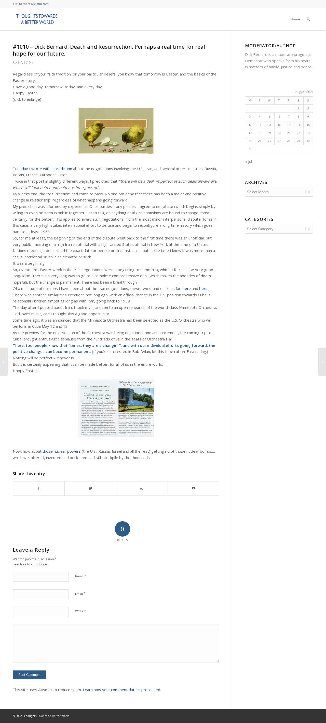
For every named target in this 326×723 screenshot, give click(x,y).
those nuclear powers (62, 451)
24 (250, 141)
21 (288, 133)
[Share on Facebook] (38, 488)
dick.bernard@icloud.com (31, 4)
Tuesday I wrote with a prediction (42, 168)
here (186, 288)
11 (259, 124)
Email (80, 593)
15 (298, 124)
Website (80, 611)
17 (250, 133)
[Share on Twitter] (90, 488)
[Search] (308, 19)
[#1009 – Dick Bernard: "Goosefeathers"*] (4, 362)
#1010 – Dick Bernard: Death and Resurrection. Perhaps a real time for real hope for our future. (109, 50)
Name (80, 576)
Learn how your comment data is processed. (122, 689)
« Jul (248, 161)
